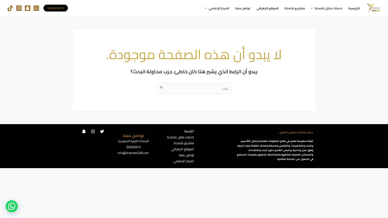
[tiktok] (10, 8)
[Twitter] (102, 131)
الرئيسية (354, 8)
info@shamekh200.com (133, 153)
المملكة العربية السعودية (133, 141)
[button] (313, 8)
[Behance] (84, 131)
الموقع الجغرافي (267, 8)
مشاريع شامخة (294, 8)
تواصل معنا (243, 8)
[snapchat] (27, 8)
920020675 (133, 147)
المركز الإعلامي (219, 8)
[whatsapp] (36, 8)
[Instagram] (19, 8)
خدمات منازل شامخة (328, 8)
